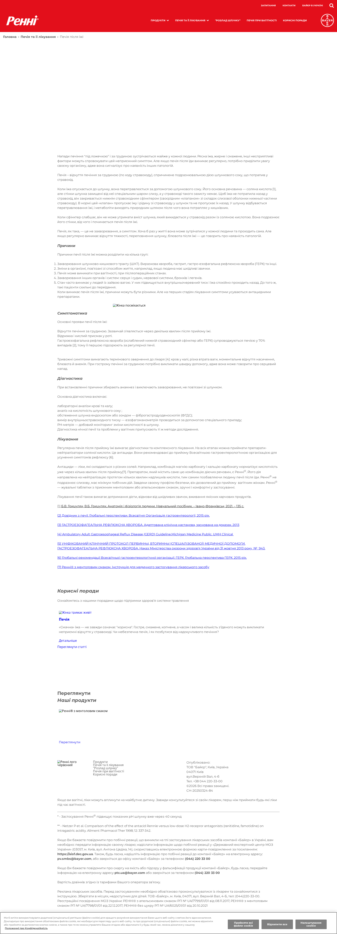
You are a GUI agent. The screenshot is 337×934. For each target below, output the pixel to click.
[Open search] (331, 5)
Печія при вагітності (262, 20)
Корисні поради (295, 20)
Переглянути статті (72, 646)
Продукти (158, 20)
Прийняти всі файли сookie (243, 924)
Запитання (268, 5)
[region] (168, 923)
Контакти (289, 5)
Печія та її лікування (190, 20)
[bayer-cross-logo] (327, 20)
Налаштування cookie (311, 924)
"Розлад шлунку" (227, 20)
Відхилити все (277, 924)
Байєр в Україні (312, 5)
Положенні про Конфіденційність (26, 928)
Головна (10, 37)
